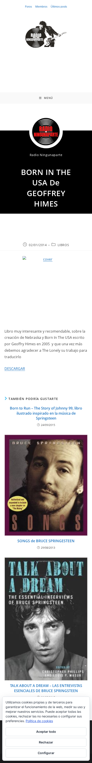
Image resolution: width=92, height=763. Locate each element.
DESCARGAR (14, 368)
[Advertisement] (46, 66)
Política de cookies (39, 721)
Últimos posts (59, 6)
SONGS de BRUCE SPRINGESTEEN (46, 540)
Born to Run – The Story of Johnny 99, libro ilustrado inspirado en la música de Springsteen (46, 413)
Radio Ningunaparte (46, 155)
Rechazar (46, 742)
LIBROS (63, 245)
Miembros (41, 6)
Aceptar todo (46, 731)
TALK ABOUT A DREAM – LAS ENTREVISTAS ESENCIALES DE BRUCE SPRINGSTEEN (46, 688)
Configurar (46, 753)
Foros (28, 6)
